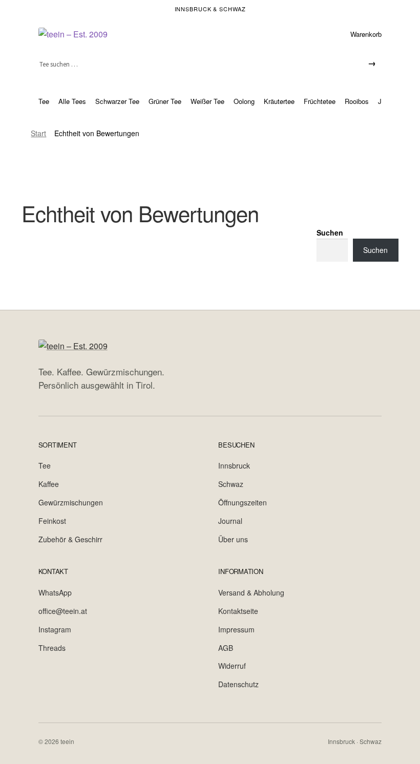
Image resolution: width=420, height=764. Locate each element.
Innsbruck (234, 465)
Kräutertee (279, 101)
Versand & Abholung (251, 592)
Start (38, 133)
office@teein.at (62, 611)
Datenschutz (238, 684)
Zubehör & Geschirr (70, 539)
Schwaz (230, 484)
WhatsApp (55, 592)
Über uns (233, 539)
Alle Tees (72, 101)
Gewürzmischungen (70, 502)
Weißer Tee (207, 101)
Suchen (330, 232)
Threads (52, 648)
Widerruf (232, 666)
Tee (43, 101)
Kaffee (48, 484)
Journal (230, 521)
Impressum (236, 629)
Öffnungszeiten (242, 502)
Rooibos (357, 101)
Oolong (244, 101)
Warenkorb (366, 34)
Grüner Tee (165, 101)
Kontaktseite (238, 611)
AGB (225, 648)
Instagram (54, 629)
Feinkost (52, 521)
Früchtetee (319, 101)
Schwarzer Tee (117, 101)
